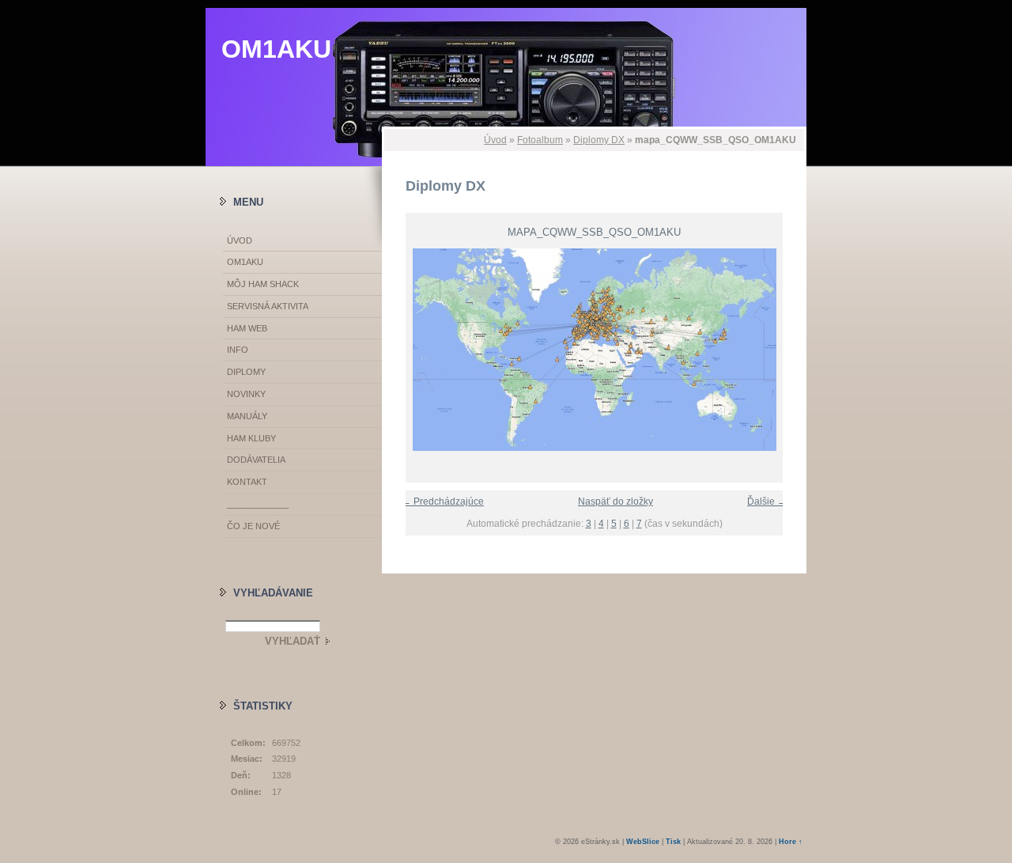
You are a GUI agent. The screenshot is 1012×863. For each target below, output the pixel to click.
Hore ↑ (790, 842)
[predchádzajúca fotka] (407, 349)
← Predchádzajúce (443, 501)
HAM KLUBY (251, 438)
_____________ (258, 504)
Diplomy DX (599, 140)
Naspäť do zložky (615, 501)
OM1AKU (276, 49)
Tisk (673, 842)
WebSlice (642, 842)
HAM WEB (247, 328)
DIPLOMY (246, 372)
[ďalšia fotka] (781, 349)
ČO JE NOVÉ (253, 526)
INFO (237, 349)
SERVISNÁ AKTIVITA (267, 306)
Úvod (495, 140)
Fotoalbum (540, 140)
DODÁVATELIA (256, 459)
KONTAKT (247, 481)
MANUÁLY (247, 416)
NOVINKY (246, 394)
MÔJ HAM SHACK (263, 284)
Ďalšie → (767, 501)
